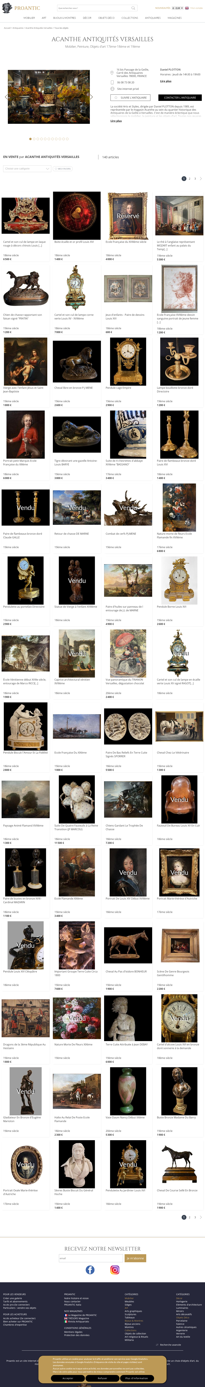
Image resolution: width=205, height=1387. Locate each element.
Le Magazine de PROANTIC (82, 1315)
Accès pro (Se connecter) (16, 1304)
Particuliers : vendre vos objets (19, 1307)
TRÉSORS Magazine (78, 1318)
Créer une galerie (12, 1298)
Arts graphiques (133, 1311)
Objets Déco (106, 17)
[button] (62, 168)
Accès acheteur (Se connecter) (19, 1318)
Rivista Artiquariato (78, 1321)
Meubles (129, 1301)
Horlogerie (181, 1301)
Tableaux (130, 1317)
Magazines (175, 17)
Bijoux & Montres (134, 1320)
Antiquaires (153, 17)
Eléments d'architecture (189, 1304)
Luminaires (182, 1307)
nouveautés (162, 8)
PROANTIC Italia (72, 1304)
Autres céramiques (186, 1327)
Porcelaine (181, 1320)
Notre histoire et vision (76, 1298)
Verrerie (180, 1333)
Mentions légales (73, 1331)
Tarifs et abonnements (15, 1301)
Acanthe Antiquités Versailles (38, 27)
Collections (130, 17)
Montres (129, 1327)
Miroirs (180, 1311)
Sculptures (130, 1314)
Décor (87, 17)
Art (44, 17)
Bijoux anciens (132, 1323)
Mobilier (29, 17)
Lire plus (165, 81)
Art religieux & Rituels (136, 1336)
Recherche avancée (170, 1344)
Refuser (102, 1378)
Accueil (7, 27)
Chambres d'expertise (15, 1324)
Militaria (129, 1339)
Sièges (128, 1304)
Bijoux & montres (64, 17)
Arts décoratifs (184, 1314)
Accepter (68, 1378)
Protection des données (77, 1335)
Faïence (180, 1323)
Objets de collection (135, 1333)
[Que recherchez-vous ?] (133, 8)
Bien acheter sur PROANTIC (18, 1321)
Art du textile (183, 1336)
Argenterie (182, 1330)
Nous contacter (72, 1301)
